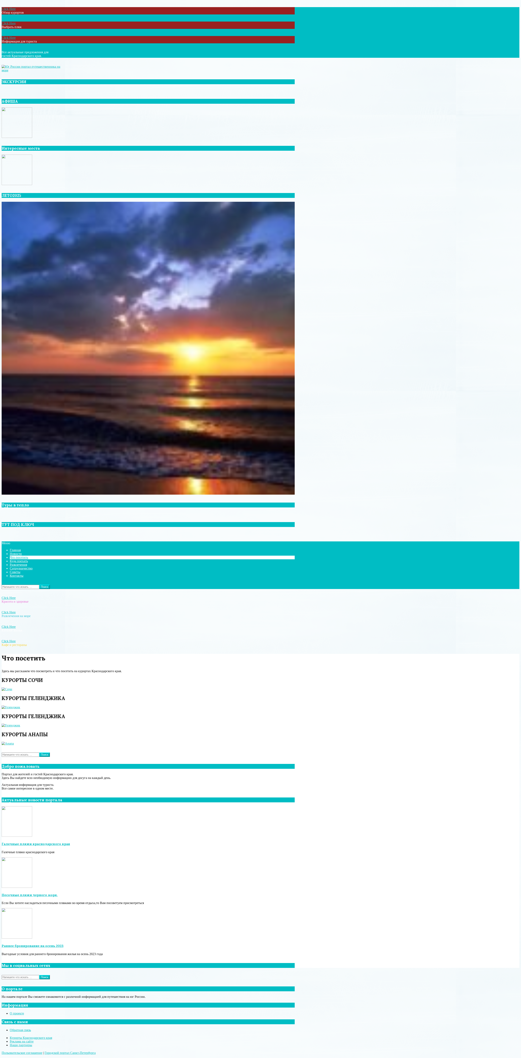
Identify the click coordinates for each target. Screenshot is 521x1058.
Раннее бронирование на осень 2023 (32, 946)
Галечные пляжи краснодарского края (36, 844)
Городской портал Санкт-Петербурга (70, 1053)
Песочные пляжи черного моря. (30, 895)
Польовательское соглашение (22, 1053)
